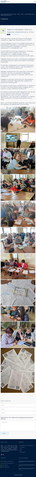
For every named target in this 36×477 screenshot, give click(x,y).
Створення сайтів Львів (18, 475)
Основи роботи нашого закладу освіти (27, 445)
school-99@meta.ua (5, 466)
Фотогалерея (22, 447)
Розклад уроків (22, 452)
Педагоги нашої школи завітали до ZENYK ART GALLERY (27, 468)
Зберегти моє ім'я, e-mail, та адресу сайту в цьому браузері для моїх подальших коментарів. (17, 418)
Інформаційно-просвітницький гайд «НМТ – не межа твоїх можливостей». (27, 461)
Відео (21, 448)
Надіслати (4, 433)
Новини (8, 34)
